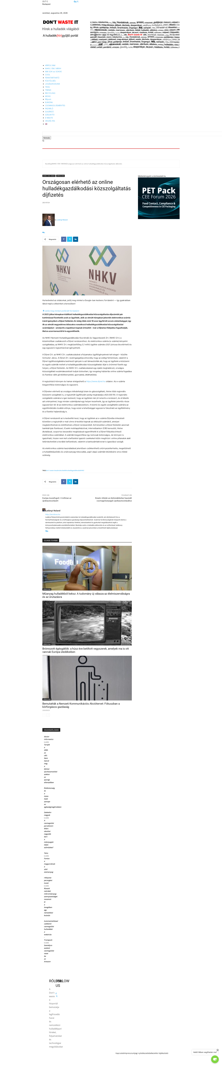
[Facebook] (74, 2)
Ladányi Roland (62, 220)
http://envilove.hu (52, 514)
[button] (43, 141)
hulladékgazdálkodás (73, 470)
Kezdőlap (48, 164)
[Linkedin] (76, 2)
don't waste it (50, 470)
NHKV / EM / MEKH (59, 164)
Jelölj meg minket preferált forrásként (60, 311)
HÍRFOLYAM (60, 176)
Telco (46, 853)
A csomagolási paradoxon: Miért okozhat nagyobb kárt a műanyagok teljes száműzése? (49, 834)
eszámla (57, 470)
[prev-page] (44, 715)
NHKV (82, 470)
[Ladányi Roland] (48, 220)
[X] (78, 2)
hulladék (63, 470)
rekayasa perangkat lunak (48, 880)
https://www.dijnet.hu (95, 381)
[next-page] (48, 715)
